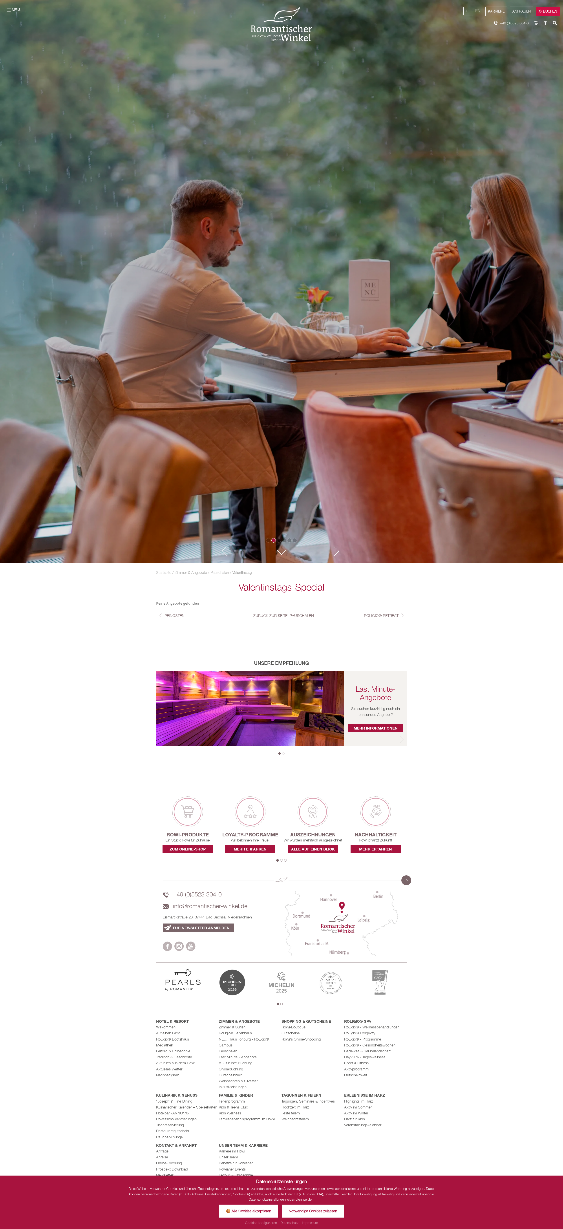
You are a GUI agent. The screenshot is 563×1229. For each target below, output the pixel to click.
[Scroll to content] (281, 553)
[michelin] (232, 982)
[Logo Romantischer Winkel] (281, 24)
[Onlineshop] (536, 23)
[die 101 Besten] (331, 982)
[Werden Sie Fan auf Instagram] (179, 947)
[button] (222, 551)
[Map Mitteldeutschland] (341, 923)
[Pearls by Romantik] (183, 979)
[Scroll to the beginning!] (406, 880)
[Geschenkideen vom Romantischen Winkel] (545, 23)
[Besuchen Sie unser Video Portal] (191, 947)
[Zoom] (281, 281)
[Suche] (555, 23)
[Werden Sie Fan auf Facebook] (167, 947)
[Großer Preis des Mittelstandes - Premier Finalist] (380, 982)
